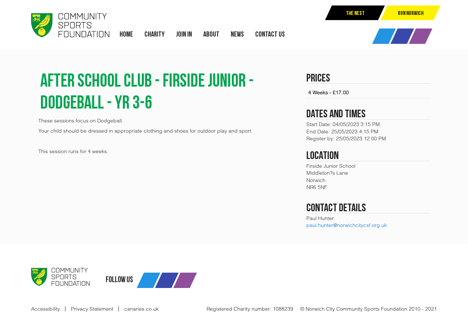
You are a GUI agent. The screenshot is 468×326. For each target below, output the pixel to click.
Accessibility (45, 308)
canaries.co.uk (141, 308)
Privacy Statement (92, 308)
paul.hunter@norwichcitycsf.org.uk (346, 225)
